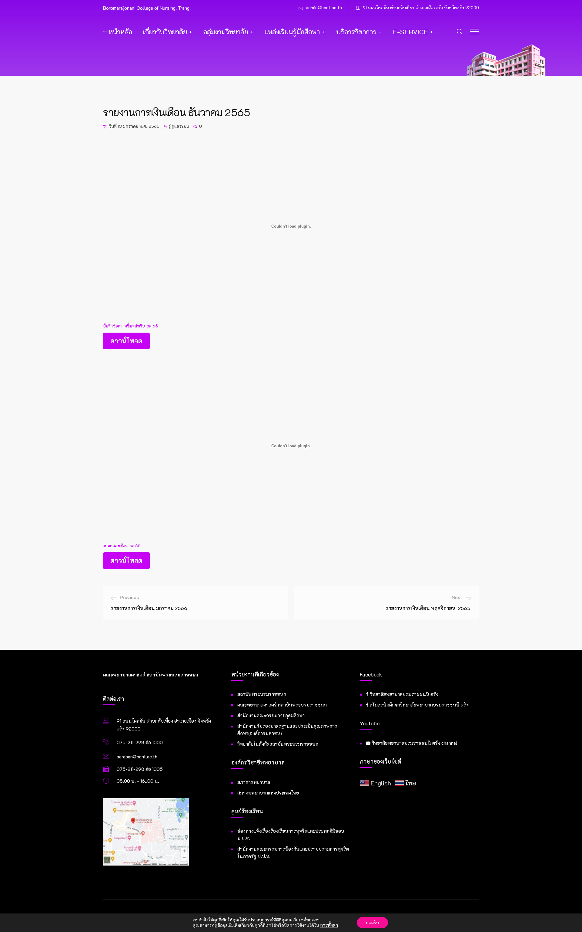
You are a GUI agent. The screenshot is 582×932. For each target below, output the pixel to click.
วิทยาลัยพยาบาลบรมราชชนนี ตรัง (403, 694)
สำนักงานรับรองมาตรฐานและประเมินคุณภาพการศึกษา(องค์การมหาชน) (287, 729)
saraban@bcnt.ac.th (137, 757)
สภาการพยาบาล (253, 782)
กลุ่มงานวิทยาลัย (225, 31)
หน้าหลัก (120, 31)
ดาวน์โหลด (126, 340)
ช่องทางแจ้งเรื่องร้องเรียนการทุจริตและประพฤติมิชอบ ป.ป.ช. (290, 834)
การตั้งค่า (329, 925)
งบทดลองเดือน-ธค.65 (122, 545)
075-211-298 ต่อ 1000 (140, 742)
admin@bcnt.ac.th (324, 7)
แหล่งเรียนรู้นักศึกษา (292, 31)
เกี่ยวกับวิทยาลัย (165, 31)
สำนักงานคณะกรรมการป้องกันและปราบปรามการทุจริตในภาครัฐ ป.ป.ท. (293, 852)
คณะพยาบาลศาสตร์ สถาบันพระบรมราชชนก (282, 705)
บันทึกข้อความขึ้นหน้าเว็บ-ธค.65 (130, 326)
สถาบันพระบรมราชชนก (261, 694)
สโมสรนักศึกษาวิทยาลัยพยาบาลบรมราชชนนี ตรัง (419, 705)
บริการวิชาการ (356, 31)
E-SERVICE (410, 31)
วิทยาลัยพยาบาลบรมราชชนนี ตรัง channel (413, 743)
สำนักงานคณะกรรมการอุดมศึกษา (271, 715)
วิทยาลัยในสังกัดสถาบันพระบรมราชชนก (277, 744)
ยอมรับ (372, 922)
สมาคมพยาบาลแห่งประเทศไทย (268, 793)
